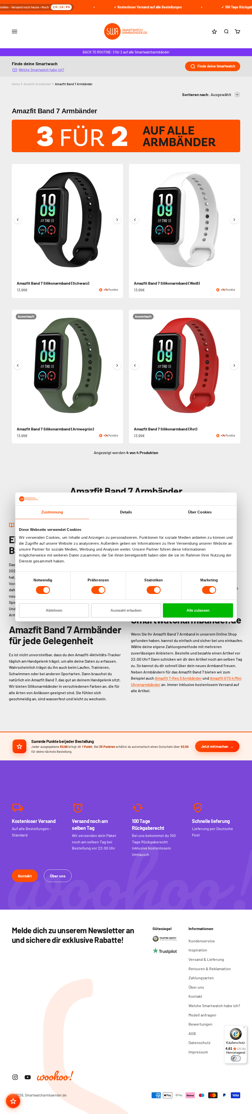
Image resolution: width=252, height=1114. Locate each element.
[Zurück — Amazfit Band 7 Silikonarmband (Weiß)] (135, 220)
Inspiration (198, 950)
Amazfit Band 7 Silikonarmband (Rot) (165, 428)
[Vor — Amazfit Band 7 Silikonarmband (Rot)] (234, 365)
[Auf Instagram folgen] (15, 1077)
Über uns (57, 875)
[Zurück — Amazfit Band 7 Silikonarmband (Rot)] (135, 365)
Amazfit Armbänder (37, 84)
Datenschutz (199, 1042)
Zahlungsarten (201, 977)
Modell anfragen (202, 1015)
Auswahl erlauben (126, 610)
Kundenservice (202, 940)
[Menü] (244, 1028)
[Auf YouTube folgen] (27, 1077)
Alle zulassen (198, 610)
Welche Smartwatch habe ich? (41, 69)
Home (16, 84)
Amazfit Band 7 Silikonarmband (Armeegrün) (55, 428)
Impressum (198, 1051)
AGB (192, 1033)
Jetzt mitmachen (214, 746)
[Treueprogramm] (13, 1101)
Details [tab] (126, 512)
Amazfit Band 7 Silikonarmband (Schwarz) (53, 283)
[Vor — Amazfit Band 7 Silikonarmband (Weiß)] (234, 220)
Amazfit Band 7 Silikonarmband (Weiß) (167, 283)
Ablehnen (54, 610)
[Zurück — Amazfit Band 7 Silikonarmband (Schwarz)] (18, 220)
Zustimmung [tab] (52, 512)
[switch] (98, 590)
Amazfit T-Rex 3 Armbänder (178, 678)
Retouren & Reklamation (210, 968)
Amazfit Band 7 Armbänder (74, 84)
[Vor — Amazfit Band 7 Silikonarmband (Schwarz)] (117, 220)
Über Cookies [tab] (200, 512)
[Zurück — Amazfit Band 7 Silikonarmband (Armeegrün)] (18, 365)
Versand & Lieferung (206, 959)
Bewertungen (200, 1024)
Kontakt (25, 875)
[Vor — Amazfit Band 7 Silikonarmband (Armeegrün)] (117, 365)
